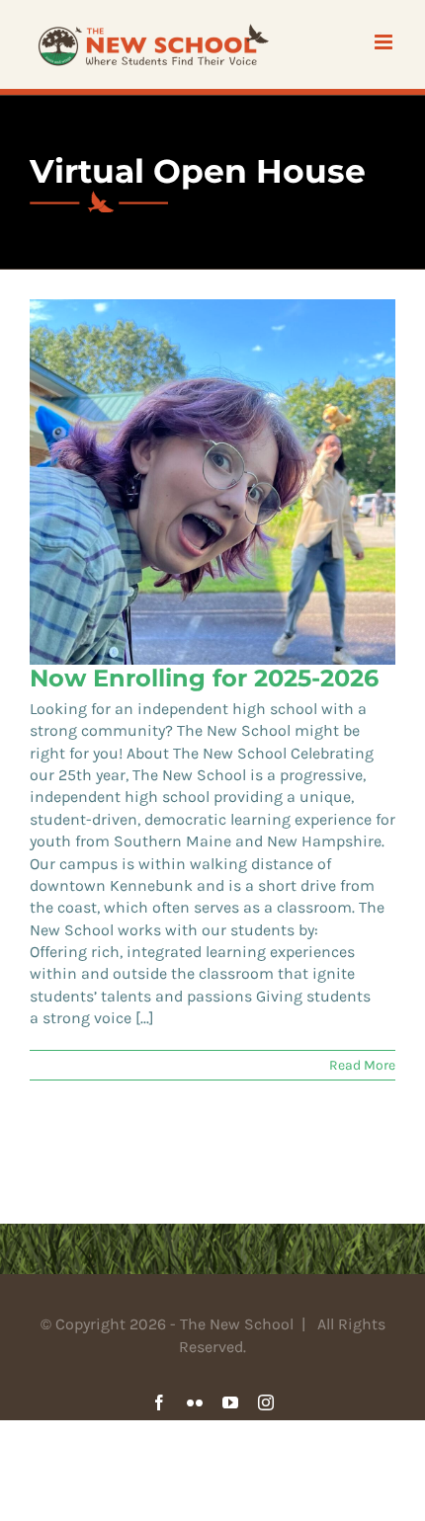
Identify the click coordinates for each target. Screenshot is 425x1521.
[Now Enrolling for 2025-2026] (212, 482)
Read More (362, 1065)
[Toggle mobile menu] (385, 42)
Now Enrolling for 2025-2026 (204, 678)
